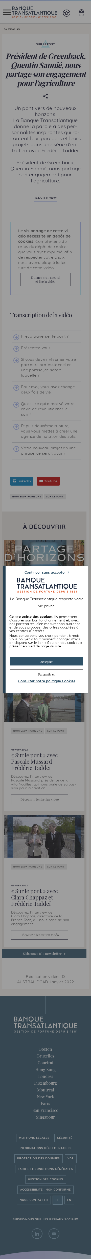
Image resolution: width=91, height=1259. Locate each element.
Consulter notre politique (46, 681)
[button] (46, 661)
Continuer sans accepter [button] (45, 572)
